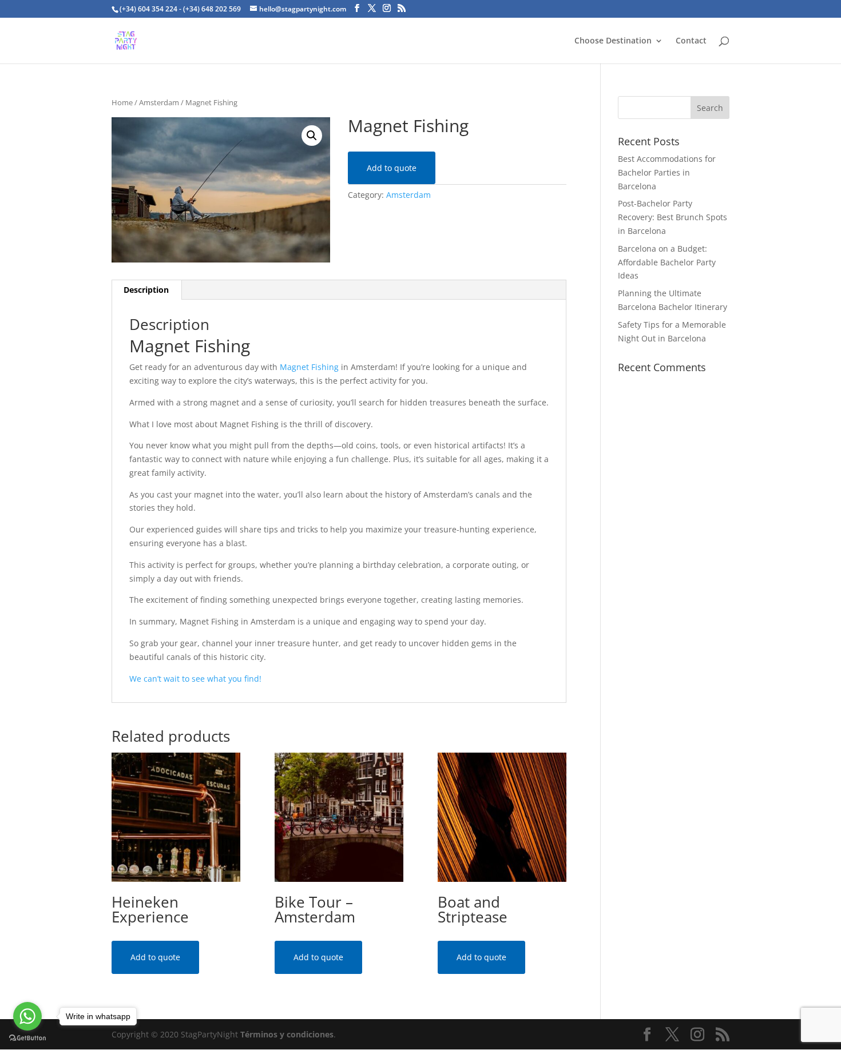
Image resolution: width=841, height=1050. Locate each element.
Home (122, 102)
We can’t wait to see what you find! (195, 678)
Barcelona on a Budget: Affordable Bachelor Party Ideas (667, 262)
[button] (312, 135)
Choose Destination (613, 41)
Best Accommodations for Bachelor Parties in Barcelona (667, 172)
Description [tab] (146, 289)
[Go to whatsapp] (27, 1016)
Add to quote (391, 167)
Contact (691, 41)
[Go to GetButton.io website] (27, 1038)
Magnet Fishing (310, 366)
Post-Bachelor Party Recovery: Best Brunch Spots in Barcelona (672, 217)
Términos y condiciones (287, 1034)
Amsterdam (159, 102)
